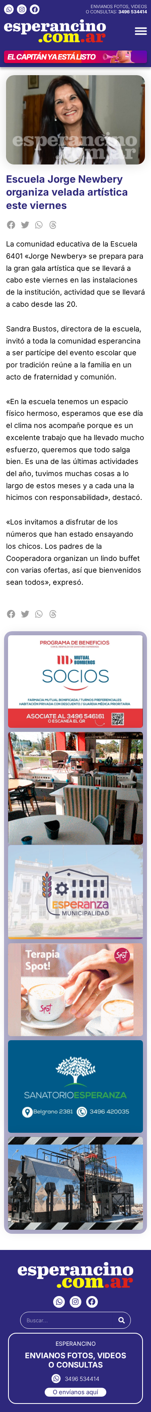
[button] (11, 225)
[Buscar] (121, 1320)
